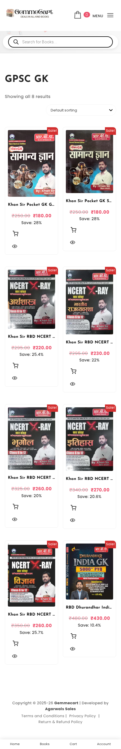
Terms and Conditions (42, 716)
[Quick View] (14, 246)
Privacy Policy (82, 716)
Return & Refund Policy (60, 722)
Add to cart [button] (15, 233)
